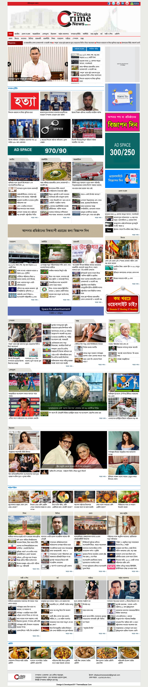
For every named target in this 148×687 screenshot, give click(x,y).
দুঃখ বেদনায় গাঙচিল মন (82, 601)
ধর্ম (101, 34)
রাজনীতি (46, 38)
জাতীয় (17, 34)
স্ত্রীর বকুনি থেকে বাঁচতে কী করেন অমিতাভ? (74, 466)
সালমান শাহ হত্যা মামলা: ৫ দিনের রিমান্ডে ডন (123, 601)
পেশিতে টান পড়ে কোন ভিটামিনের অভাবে (89, 344)
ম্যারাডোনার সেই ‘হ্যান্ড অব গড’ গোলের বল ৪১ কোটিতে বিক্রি (74, 408)
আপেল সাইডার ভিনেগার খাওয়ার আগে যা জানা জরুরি (83, 506)
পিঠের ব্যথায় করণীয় (90, 347)
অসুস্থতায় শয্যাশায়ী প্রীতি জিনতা (19, 452)
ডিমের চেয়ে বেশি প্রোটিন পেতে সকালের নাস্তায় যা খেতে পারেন (40, 507)
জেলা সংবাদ (26, 34)
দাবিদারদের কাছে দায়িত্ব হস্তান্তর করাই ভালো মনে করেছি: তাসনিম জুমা (58, 363)
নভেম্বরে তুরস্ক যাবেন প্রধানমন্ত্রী (27, 188)
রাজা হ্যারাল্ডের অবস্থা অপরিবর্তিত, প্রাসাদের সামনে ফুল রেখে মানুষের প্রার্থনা (86, 208)
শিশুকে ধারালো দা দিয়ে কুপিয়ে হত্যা (86, 43)
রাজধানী (38, 38)
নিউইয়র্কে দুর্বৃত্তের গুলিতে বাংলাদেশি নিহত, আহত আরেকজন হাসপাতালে (90, 545)
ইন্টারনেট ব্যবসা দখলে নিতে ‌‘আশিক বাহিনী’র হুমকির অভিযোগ (86, 275)
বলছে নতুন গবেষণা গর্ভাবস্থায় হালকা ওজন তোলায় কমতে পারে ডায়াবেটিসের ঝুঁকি (90, 356)
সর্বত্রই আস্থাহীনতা (123, 359)
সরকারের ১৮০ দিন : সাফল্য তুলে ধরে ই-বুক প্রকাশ (33, 361)
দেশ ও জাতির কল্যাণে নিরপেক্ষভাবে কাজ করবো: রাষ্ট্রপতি (21, 208)
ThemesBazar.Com (84, 685)
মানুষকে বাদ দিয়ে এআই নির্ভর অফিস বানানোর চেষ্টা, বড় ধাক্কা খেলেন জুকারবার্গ (122, 550)
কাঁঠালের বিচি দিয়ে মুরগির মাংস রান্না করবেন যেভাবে (61, 661)
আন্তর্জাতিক (36, 34)
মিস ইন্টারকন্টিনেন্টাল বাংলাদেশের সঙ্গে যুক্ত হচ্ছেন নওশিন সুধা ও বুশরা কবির (24, 475)
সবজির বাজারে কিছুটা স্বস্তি (58, 271)
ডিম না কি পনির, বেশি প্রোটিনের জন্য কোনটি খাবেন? (62, 506)
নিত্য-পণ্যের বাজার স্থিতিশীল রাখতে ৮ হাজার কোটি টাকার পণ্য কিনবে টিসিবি (54, 291)
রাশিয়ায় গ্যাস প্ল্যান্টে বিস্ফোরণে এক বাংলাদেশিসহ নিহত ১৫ (20, 184)
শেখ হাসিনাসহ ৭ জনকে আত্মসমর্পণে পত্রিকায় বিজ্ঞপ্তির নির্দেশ (121, 619)
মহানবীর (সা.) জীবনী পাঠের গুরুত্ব (61, 604)
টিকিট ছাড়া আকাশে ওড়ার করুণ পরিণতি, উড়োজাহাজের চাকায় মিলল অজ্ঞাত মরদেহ (86, 184)
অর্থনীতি (85, 34)
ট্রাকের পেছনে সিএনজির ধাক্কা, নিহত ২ (127, 229)
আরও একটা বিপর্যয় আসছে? (90, 194)
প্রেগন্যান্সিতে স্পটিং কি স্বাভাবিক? (28, 630)
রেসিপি (117, 34)
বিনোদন (53, 34)
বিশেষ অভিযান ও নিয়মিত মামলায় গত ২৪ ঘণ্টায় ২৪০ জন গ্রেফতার (22, 141)
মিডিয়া (31, 38)
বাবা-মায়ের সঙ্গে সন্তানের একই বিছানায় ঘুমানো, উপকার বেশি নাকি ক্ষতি (24, 621)
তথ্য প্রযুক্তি (94, 34)
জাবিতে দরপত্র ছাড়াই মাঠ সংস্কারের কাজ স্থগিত (24, 536)
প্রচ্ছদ (10, 34)
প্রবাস (10, 38)
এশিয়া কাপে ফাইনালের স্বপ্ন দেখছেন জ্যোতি (23, 418)
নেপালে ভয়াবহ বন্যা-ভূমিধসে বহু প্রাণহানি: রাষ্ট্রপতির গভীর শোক (22, 214)
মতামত (23, 38)
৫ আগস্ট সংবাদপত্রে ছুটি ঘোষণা (61, 566)
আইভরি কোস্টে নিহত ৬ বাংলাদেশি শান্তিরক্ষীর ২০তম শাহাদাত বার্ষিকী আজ (22, 297)
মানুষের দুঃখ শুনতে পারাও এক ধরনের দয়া (55, 601)
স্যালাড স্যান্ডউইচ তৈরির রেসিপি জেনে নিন (38, 661)
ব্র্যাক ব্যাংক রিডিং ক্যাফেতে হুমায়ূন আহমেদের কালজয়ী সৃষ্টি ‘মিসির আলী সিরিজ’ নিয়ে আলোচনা (90, 619)
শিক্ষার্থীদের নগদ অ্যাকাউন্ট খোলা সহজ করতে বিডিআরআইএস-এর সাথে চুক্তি (53, 285)
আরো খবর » (35, 218)
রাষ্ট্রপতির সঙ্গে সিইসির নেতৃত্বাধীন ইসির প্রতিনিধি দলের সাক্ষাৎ (87, 287)
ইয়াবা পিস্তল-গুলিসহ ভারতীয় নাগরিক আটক (86, 112)
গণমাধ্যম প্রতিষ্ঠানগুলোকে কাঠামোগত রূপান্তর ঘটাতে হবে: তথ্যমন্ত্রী (56, 545)
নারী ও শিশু (109, 34)
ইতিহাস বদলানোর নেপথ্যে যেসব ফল (126, 272)
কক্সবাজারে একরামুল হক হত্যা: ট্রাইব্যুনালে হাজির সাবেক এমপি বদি (122, 630)
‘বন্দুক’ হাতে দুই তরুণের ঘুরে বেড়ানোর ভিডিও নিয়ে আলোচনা (52, 43)
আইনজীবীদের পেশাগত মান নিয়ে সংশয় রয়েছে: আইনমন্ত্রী (30, 79)
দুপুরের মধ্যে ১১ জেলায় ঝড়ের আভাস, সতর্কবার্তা (122, 214)
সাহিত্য (68, 38)
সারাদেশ (60, 38)
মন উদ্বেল (86, 622)
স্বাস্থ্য (82, 38)
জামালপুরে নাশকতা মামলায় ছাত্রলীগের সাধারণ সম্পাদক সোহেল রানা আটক (53, 113)
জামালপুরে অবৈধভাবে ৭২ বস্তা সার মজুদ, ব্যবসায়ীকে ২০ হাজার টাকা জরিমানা (121, 220)
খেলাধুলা (45, 34)
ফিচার (17, 38)
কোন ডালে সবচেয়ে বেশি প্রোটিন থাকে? (104, 506)
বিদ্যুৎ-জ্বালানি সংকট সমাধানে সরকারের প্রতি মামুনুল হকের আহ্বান (54, 197)
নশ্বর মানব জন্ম (88, 610)
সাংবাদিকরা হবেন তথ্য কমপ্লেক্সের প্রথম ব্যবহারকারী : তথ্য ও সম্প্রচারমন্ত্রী (57, 550)
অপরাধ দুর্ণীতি (75, 34)
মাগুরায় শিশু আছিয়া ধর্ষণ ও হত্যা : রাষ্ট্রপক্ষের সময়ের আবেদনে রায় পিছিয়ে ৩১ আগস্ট (123, 624)
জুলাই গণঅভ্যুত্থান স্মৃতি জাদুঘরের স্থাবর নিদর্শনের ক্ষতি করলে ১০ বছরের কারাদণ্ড (57, 327)
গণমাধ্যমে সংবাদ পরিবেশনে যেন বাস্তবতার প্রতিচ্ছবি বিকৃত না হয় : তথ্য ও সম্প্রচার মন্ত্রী (56, 556)
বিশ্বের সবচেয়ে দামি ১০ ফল (123, 278)
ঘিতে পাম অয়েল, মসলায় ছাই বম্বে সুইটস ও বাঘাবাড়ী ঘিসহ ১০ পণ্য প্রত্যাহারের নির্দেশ (54, 279)
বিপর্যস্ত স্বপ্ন (86, 604)
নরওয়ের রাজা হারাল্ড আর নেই (82, 188)
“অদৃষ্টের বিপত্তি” (88, 628)
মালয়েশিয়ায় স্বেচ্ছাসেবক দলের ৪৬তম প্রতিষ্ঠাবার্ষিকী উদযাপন (87, 537)
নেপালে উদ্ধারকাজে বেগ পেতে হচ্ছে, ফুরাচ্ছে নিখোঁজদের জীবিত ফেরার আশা (87, 203)
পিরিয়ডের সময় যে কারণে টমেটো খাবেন (126, 506)
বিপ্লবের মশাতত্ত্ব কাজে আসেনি (127, 347)
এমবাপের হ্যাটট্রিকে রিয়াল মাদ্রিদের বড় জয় (123, 418)
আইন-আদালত (64, 34)
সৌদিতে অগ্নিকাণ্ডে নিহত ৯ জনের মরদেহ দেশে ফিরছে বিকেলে (21, 279)
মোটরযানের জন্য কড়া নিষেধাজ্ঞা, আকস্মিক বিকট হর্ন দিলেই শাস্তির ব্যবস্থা (57, 345)
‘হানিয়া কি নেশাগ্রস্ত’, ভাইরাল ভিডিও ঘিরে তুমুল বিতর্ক (67, 471)
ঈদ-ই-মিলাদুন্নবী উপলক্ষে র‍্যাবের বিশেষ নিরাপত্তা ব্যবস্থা (15, 361)
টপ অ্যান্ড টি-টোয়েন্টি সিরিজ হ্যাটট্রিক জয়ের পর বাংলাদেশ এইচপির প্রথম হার (75, 413)
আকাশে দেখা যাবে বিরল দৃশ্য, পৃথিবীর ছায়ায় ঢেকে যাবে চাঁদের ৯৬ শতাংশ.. (122, 556)
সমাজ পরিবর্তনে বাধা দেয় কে (118, 344)
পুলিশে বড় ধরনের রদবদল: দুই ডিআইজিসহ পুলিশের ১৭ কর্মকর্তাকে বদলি (23, 291)
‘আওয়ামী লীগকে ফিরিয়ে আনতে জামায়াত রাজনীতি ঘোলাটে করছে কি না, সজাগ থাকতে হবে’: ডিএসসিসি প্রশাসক (86, 267)
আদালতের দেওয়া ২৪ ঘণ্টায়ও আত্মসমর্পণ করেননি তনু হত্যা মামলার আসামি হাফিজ (57, 333)
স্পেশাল (75, 38)
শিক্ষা (53, 38)
